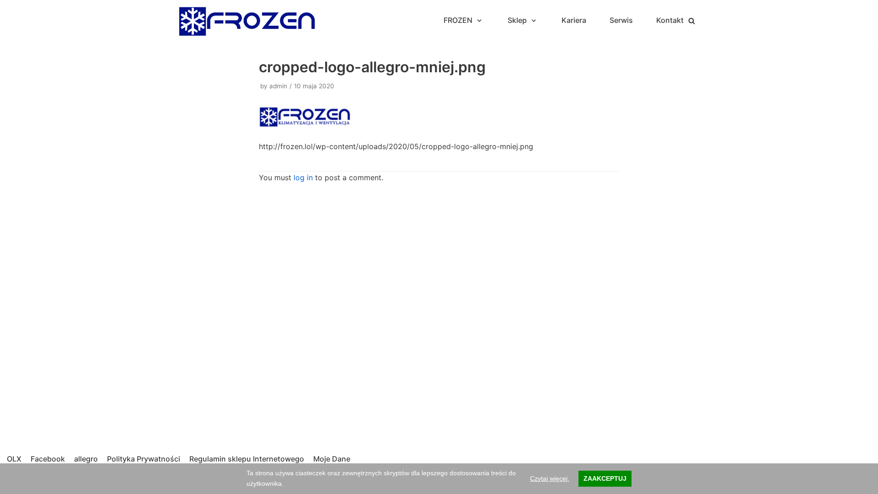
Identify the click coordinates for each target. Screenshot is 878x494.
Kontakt (670, 20)
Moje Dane (331, 458)
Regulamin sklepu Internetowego (246, 458)
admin (278, 86)
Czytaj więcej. (549, 478)
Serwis (621, 20)
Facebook (48, 458)
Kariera (574, 20)
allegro (86, 458)
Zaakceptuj (605, 478)
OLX (14, 458)
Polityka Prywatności (143, 458)
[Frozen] (247, 20)
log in (303, 177)
